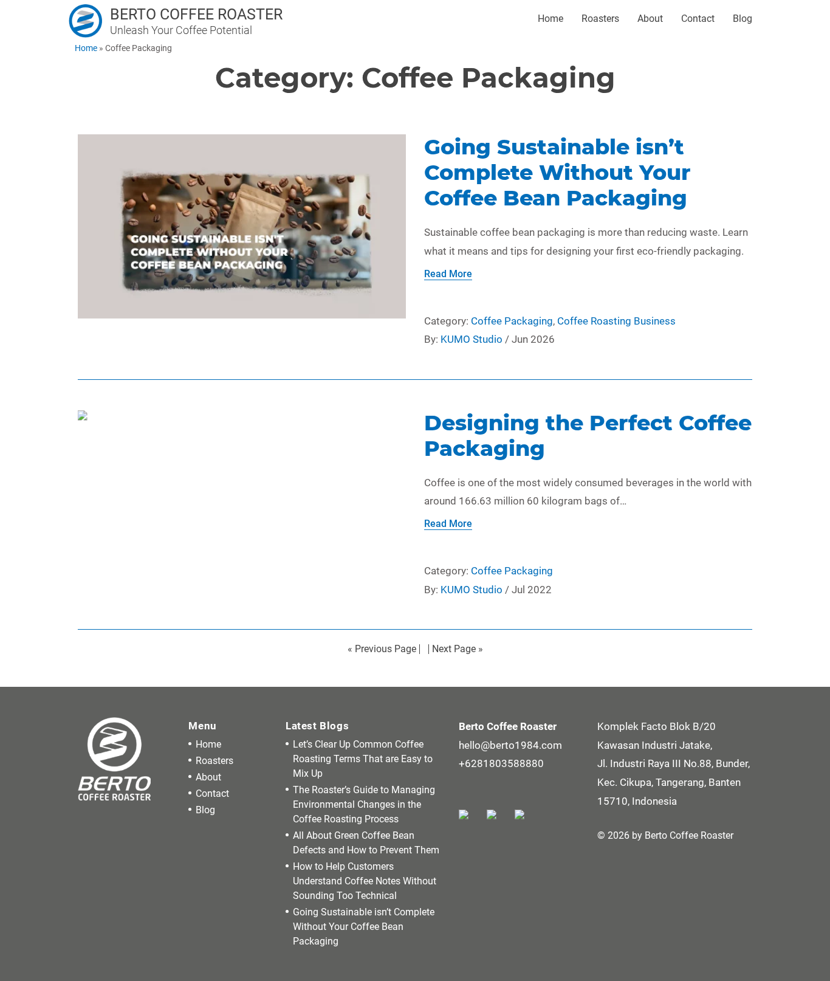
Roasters (600, 18)
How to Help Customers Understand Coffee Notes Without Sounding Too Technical (364, 881)
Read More (448, 274)
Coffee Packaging (512, 321)
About (650, 18)
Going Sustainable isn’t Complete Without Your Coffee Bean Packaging (363, 926)
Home (550, 18)
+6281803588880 (501, 763)
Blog (742, 18)
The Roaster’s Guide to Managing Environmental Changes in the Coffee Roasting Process (364, 804)
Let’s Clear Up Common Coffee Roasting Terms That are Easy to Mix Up (363, 758)
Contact (698, 18)
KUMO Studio (471, 339)
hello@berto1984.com (510, 745)
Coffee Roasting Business (616, 321)
